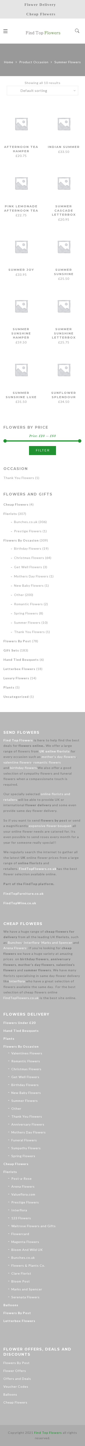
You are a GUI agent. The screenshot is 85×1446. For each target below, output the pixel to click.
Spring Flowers (26, 613)
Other (19, 595)
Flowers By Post (17, 641)
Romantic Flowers (28, 604)
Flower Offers (14, 1371)
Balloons (10, 1305)
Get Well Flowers (28, 567)
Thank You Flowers (18, 478)
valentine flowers (17, 762)
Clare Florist (21, 1273)
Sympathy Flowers (26, 1148)
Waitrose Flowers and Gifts (33, 1226)
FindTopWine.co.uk (19, 903)
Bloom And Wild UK (27, 1250)
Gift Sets (11, 650)
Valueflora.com (23, 1194)
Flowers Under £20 (19, 1023)
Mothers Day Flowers (31, 576)
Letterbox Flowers (19, 669)
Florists (10, 514)
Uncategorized (16, 696)
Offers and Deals (17, 1379)
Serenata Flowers (25, 1297)
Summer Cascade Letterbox (64, 210)
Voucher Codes (15, 1386)
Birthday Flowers (27, 548)
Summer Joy (21, 269)
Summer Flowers (27, 622)
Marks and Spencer (56, 942)
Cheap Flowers (16, 504)
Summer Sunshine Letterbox (64, 333)
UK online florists (54, 751)
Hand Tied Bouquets (21, 659)
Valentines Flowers (26, 1053)
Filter (43, 450)
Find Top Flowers (18, 740)
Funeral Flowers (24, 1140)
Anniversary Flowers (27, 1124)
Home (8, 62)
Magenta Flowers (25, 1242)
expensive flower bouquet (50, 826)
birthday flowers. (24, 768)
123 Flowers (21, 1218)
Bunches (15, 942)
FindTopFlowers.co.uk (38, 869)
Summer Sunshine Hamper (21, 333)
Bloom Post (20, 1281)
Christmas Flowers (29, 558)
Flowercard (20, 1234)
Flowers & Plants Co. (28, 1265)
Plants (9, 687)
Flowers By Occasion (21, 540)
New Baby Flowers (29, 585)
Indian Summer (64, 147)
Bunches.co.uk (26, 522)
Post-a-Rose (21, 1178)
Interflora (32, 942)
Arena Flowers (15, 948)
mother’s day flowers (59, 757)
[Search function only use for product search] (77, 31)
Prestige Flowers (28, 531)
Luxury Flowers (16, 678)
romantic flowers (47, 762)
